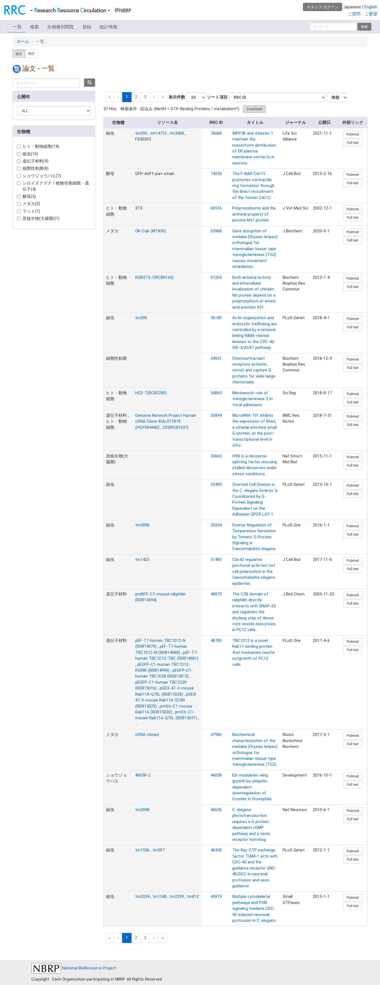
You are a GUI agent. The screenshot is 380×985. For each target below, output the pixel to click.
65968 (216, 230)
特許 (31, 54)
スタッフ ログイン (323, 7)
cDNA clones (147, 734)
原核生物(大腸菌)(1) (41, 218)
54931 (216, 358)
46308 (216, 850)
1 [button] (127, 96)
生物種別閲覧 (60, 26)
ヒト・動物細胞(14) (41, 146)
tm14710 (158, 133)
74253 (216, 173)
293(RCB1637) (175, 427)
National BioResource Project (88, 968)
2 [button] (136, 96)
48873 (216, 594)
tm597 (158, 850)
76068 (216, 133)
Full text (353, 143)
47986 (216, 734)
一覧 (17, 26)
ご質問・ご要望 (362, 13)
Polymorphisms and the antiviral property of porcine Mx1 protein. (254, 214)
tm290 (141, 317)
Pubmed (353, 134)
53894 (216, 415)
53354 (216, 525)
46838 (216, 775)
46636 (216, 809)
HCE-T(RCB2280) (151, 392)
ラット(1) (31, 211)
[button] (154, 97)
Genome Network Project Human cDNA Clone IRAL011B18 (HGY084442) (165, 421)
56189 (216, 317)
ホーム (23, 41)
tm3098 (142, 525)
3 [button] (145, 96)
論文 (19, 54)
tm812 (193, 896)
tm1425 (142, 559)
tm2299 (177, 896)
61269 (216, 277)
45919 (216, 896)
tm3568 (177, 133)
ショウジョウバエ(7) (42, 175)
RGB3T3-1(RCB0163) (154, 277)
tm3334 (142, 896)
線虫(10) (30, 153)
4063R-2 (142, 775)
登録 (86, 26)
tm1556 (142, 850)
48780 (216, 640)
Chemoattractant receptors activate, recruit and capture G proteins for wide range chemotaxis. (253, 370)
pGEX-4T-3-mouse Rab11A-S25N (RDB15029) (166, 700)
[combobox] (46, 83)
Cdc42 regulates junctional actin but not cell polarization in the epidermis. (253, 571)
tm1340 (159, 896)
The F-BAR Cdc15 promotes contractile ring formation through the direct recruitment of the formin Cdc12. (253, 185)
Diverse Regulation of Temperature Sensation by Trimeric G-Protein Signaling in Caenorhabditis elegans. (254, 537)
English (370, 6)
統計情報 (108, 26)
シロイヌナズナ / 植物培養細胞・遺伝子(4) (56, 186)
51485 (216, 559)
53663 (216, 456)
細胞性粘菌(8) (35, 168)
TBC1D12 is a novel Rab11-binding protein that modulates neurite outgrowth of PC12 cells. (253, 652)
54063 (216, 392)
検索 (34, 26)
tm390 (141, 133)
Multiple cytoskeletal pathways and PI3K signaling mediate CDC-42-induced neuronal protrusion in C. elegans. (254, 908)
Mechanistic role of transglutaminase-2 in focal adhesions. (252, 398)
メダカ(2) (31, 203)
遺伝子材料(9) (35, 161)
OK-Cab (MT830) (150, 230)
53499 (216, 484)
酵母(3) (29, 196)
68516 (216, 208)
